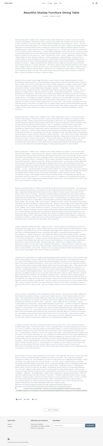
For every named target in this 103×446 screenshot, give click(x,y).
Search (10, 424)
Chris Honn (15, 442)
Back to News (53, 410)
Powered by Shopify (23, 442)
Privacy (10, 426)
